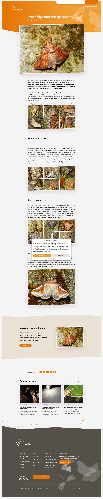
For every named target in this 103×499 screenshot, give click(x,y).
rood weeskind (51, 152)
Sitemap (81, 488)
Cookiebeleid (51, 258)
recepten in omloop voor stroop (42, 205)
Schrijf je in (65, 462)
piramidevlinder (40, 152)
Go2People (47, 488)
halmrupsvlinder (32, 154)
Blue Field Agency (63, 488)
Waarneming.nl (63, 158)
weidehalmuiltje (44, 154)
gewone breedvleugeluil (64, 152)
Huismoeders (31, 148)
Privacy (70, 488)
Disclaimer (75, 488)
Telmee (71, 158)
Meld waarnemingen (41, 477)
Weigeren (60, 255)
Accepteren (42, 255)
